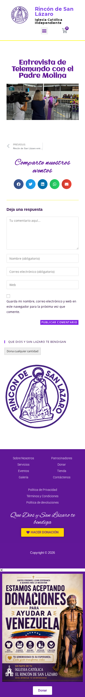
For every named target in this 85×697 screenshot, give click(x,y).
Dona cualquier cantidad (22, 351)
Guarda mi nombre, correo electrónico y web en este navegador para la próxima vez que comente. (41, 306)
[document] (42, 632)
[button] (44, 30)
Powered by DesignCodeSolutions (42, 559)
